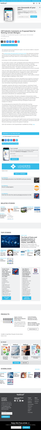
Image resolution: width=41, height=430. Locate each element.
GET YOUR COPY (6, 298)
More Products (33, 329)
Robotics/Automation (28, 206)
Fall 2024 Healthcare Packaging (35, 357)
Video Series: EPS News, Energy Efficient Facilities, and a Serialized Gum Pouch (3, 254)
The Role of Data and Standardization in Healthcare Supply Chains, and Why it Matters (29, 239)
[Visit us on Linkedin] (20, 400)
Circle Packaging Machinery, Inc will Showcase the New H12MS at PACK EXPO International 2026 (33, 318)
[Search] (37, 3)
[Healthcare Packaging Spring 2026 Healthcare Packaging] (5, 350)
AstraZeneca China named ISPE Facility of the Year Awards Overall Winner (17, 210)
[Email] (5, 42)
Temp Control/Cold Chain (30, 251)
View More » (37, 369)
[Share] (7, 42)
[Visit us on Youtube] (22, 400)
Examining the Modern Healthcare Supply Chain (30, 376)
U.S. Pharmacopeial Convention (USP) (11, 136)
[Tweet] (13, 42)
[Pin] (16, 42)
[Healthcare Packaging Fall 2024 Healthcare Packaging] (35, 350)
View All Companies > (20, 173)
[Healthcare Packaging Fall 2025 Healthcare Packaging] (15, 350)
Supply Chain (24, 235)
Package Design (16, 372)
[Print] (2, 42)
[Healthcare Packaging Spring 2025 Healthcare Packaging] (25, 350)
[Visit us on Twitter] (17, 400)
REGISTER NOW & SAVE (27, 298)
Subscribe (16, 362)
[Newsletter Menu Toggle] (34, 3)
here (34, 124)
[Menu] (39, 3)
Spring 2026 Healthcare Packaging (5, 357)
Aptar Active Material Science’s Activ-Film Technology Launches (20, 318)
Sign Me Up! (34, 16)
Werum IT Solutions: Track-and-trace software (28, 209)
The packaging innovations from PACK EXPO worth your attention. (16, 179)
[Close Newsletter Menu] (39, 7)
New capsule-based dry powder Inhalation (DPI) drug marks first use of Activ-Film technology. (19, 324)
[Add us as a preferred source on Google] (19, 42)
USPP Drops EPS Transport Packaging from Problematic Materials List (30, 254)
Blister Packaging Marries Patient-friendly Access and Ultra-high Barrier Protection (34, 324)
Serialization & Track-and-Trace (3, 251)
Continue (26, 427)
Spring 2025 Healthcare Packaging (25, 357)
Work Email (13, 153)
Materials (3, 206)
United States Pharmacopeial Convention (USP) (15, 53)
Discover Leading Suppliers (8, 187)
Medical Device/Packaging (16, 250)
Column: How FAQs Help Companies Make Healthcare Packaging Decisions (15, 253)
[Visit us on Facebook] (15, 400)
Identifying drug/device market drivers (3, 210)
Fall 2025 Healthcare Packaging (15, 357)
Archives (25, 362)
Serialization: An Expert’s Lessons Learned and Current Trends (3, 216)
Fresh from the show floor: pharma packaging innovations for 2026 (16, 194)
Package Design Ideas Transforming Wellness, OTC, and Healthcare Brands (16, 375)
